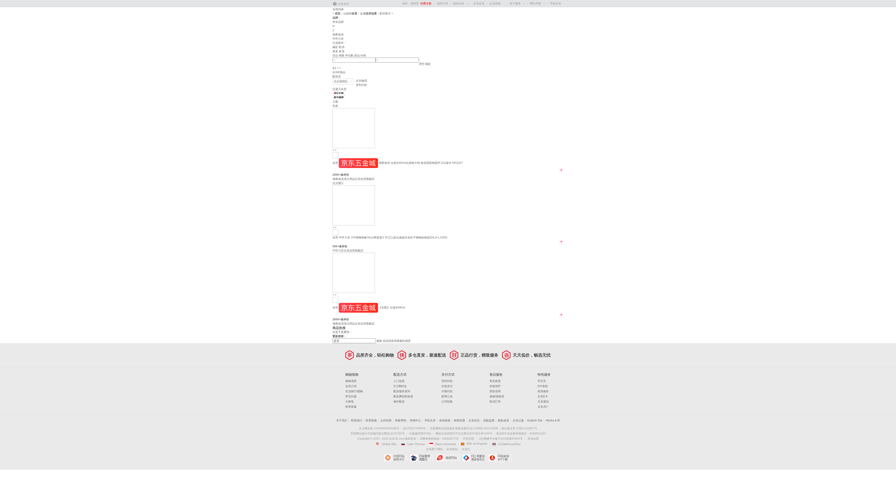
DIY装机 (543, 386)
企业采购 (494, 3)
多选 (341, 51)
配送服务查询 (401, 391)
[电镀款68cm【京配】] (335, 299)
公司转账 (447, 401)
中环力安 (338, 38)
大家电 (349, 401)
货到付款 (361, 85)
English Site (534, 420)
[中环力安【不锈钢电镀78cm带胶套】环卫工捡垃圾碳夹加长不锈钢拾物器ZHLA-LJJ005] (353, 205)
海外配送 (399, 401)
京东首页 (343, 4)
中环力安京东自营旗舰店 (347, 250)
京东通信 (543, 401)
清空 (421, 64)
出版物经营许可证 (420, 433)
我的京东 (458, 3)
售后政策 (495, 381)
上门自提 (399, 381)
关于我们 (341, 420)
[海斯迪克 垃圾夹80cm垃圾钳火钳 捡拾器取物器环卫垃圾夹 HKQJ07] (353, 128)
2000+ (336, 174)
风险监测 (488, 420)
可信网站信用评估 (396, 458)
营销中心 (415, 420)
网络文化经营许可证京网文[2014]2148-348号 (464, 433)
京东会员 (478, 3)
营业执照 (533, 438)
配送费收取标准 (403, 396)
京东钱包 (452, 449)
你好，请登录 (410, 3)
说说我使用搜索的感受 (397, 341)
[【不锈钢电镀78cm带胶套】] (335, 232)
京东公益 (518, 420)
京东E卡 (543, 396)
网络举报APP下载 (500, 458)
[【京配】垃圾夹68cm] (353, 272)
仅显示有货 (339, 89)
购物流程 (351, 381)
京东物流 (361, 80)
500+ (335, 246)
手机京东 (555, 3)
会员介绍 (351, 386)
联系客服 (351, 406)
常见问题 (351, 396)
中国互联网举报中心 (474, 458)
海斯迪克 (338, 34)
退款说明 (495, 391)
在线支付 (447, 386)
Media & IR (553, 420)
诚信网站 (448, 458)
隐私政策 (503, 420)
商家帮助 (400, 420)
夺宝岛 (542, 381)
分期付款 (447, 391)
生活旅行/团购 (354, 391)
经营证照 (468, 438)
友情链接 (444, 420)
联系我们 (356, 420)
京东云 (466, 449)
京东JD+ (543, 406)
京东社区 (474, 420)
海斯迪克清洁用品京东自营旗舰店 (353, 179)
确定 (335, 47)
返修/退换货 (497, 396)
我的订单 (442, 3)
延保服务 (543, 391)
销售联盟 (459, 420)
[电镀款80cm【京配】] (335, 155)
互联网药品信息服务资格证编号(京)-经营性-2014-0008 (464, 428)
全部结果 (338, 9)
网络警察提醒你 (422, 458)
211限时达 (400, 386)
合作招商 (386, 420)
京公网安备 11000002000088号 (379, 428)
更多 (335, 51)
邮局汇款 (447, 396)
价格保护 (495, 386)
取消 (341, 47)
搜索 (379, 341)
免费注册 (425, 3)
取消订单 (495, 401)
